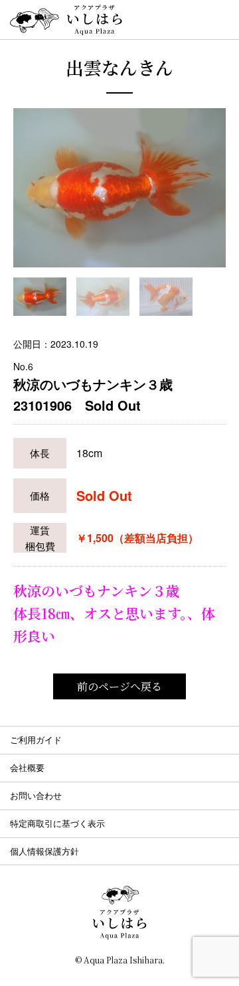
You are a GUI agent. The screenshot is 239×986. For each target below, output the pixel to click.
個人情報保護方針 (44, 851)
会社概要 (27, 767)
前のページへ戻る (119, 686)
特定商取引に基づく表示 (57, 823)
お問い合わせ (36, 795)
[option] (119, 187)
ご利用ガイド (36, 739)
